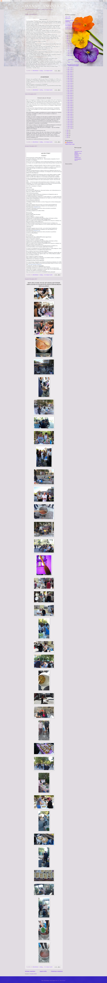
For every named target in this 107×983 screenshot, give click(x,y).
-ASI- (58, 980)
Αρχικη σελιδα (67, 16)
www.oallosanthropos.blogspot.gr (34, 264)
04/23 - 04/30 (69, 100)
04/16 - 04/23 (69, 102)
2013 (68, 135)
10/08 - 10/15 (69, 55)
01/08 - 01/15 (69, 126)
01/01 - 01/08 (69, 128)
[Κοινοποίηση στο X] (57, 70)
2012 (68, 137)
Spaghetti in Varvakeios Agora (78, 157)
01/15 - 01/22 (69, 124)
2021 (68, 35)
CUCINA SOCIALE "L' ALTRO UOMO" (72, 28)
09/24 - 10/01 (69, 69)
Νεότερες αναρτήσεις (30, 971)
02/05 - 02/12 (69, 119)
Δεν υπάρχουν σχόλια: (48, 70)
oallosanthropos (70, 142)
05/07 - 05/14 (69, 97)
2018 (68, 40)
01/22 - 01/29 (69, 122)
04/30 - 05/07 (69, 98)
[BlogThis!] (56, 70)
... (73, 56)
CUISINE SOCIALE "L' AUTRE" (71, 27)
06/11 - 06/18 (69, 90)
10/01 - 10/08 (69, 67)
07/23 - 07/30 (69, 81)
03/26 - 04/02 (69, 107)
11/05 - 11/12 (69, 50)
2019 (68, 38)
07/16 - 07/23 (69, 83)
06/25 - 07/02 (69, 88)
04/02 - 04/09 (69, 105)
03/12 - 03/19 (69, 110)
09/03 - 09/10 (69, 74)
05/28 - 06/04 (69, 93)
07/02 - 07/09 (69, 86)
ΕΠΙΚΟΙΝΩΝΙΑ (68, 18)
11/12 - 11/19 (69, 48)
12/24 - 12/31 (69, 43)
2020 (68, 36)
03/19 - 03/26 (69, 109)
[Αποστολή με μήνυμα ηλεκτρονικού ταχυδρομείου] (55, 70)
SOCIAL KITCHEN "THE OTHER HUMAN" (73, 23)
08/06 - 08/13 (69, 78)
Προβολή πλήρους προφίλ (70, 144)
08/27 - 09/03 (69, 76)
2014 (68, 133)
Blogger (64, 980)
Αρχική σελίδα (43, 971)
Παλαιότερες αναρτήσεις (57, 971)
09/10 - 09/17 (69, 73)
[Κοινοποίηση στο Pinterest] (59, 70)
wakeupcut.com (37, 206)
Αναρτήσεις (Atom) (33, 973)
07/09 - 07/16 (69, 85)
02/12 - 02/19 (69, 117)
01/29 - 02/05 (69, 121)
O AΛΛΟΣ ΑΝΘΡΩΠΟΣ (44, 5)
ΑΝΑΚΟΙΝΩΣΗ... (71, 59)
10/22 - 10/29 (69, 52)
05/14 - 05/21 (69, 95)
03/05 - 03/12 (69, 112)
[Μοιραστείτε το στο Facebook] (58, 70)
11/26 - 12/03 (69, 46)
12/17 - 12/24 (69, 45)
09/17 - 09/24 (69, 71)
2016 (68, 130)
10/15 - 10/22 (69, 53)
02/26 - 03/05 (69, 114)
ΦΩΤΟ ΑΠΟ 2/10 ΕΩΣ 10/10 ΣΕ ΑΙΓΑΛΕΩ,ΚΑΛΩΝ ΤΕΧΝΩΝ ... (73, 65)
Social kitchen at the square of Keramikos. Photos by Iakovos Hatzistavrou (78, 153)
